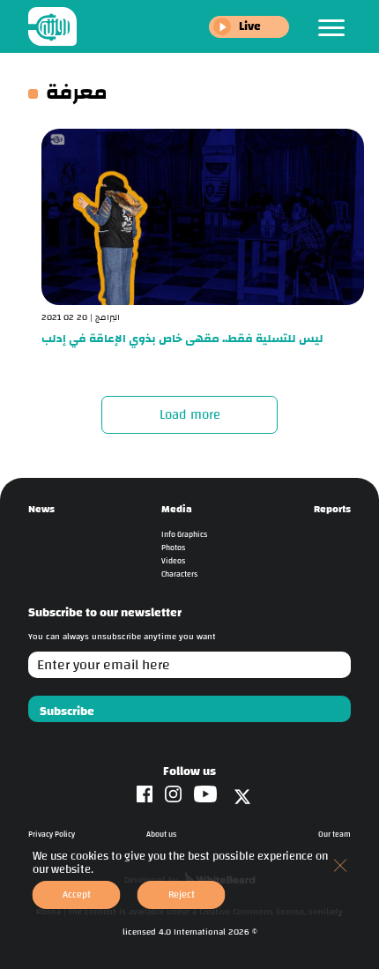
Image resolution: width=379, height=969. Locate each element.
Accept (77, 894)
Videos (173, 561)
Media (176, 509)
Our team (334, 834)
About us (161, 834)
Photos (173, 548)
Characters (179, 574)
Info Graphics (184, 534)
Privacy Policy (51, 834)
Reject (181, 894)
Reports (332, 509)
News (41, 509)
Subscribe (67, 711)
